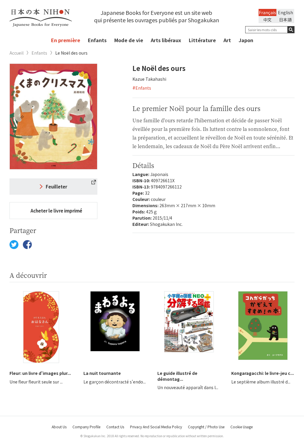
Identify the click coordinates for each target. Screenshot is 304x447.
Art (227, 40)
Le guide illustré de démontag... (177, 376)
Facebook (27, 244)
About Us (59, 426)
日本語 (285, 20)
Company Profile (86, 426)
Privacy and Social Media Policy (156, 426)
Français (267, 12)
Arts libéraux (166, 40)
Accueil (16, 53)
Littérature (202, 40)
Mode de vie (128, 40)
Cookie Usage (241, 426)
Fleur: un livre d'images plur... (40, 373)
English (285, 12)
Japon (246, 40)
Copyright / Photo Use (206, 426)
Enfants (97, 40)
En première (65, 40)
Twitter (14, 244)
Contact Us (115, 426)
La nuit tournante (102, 373)
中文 (267, 20)
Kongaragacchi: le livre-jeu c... (262, 373)
